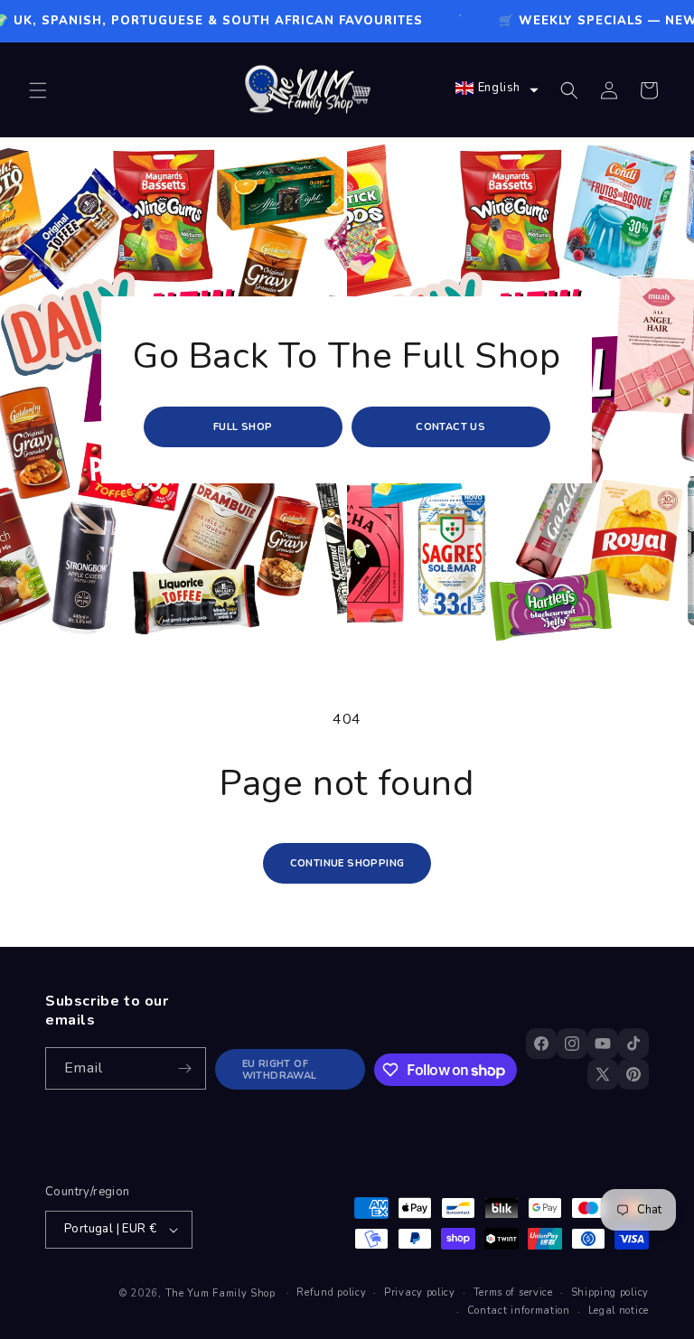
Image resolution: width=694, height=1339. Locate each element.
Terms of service (513, 1292)
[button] (38, 90)
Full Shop (243, 427)
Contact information (518, 1310)
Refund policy (331, 1292)
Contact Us (451, 427)
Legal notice (618, 1310)
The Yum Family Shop (220, 1293)
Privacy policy (419, 1292)
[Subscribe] (185, 1068)
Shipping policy (610, 1292)
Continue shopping (347, 863)
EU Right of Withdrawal (279, 1069)
